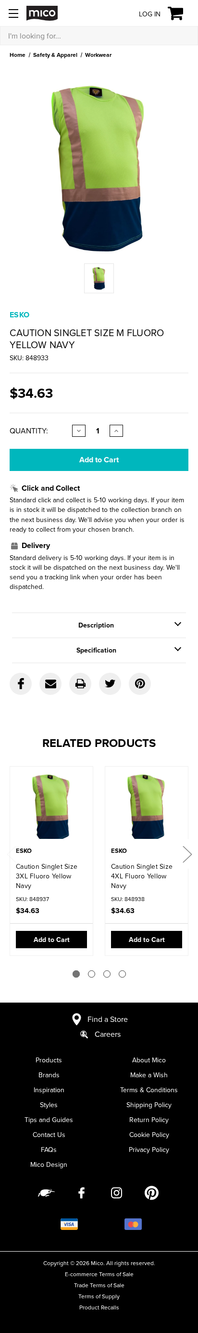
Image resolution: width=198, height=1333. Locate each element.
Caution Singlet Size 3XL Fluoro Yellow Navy (46, 876)
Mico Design (48, 1164)
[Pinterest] (140, 684)
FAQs (49, 1149)
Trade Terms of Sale (99, 1285)
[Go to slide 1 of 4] (76, 974)
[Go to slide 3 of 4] (107, 974)
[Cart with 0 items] (181, 13)
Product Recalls (99, 1307)
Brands (49, 1075)
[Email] (50, 684)
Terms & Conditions (149, 1090)
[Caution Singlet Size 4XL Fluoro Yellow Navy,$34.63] (146, 807)
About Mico (149, 1060)
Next (187, 854)
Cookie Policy (149, 1134)
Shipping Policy (149, 1105)
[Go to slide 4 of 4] (122, 974)
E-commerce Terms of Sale (99, 1274)
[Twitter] (110, 684)
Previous (11, 854)
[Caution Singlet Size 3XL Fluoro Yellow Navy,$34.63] (51, 807)
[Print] (80, 684)
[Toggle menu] (13, 13)
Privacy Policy (149, 1149)
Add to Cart (52, 939)
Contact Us (49, 1134)
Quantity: (29, 430)
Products (49, 1060)
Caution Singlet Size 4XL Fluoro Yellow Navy (142, 876)
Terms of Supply (99, 1296)
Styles (49, 1105)
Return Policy (149, 1119)
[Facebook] (21, 684)
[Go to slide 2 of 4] (91, 974)
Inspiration (49, 1090)
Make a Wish (149, 1075)
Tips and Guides (49, 1119)
